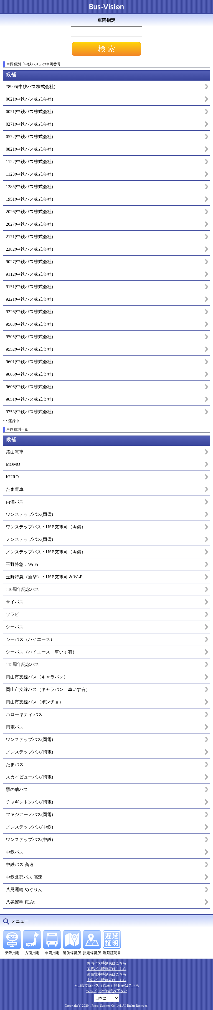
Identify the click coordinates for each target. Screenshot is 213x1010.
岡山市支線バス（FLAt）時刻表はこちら (106, 985)
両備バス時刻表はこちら (106, 963)
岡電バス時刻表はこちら (106, 969)
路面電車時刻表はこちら (106, 974)
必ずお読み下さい (112, 991)
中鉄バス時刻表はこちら (106, 980)
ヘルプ (91, 991)
